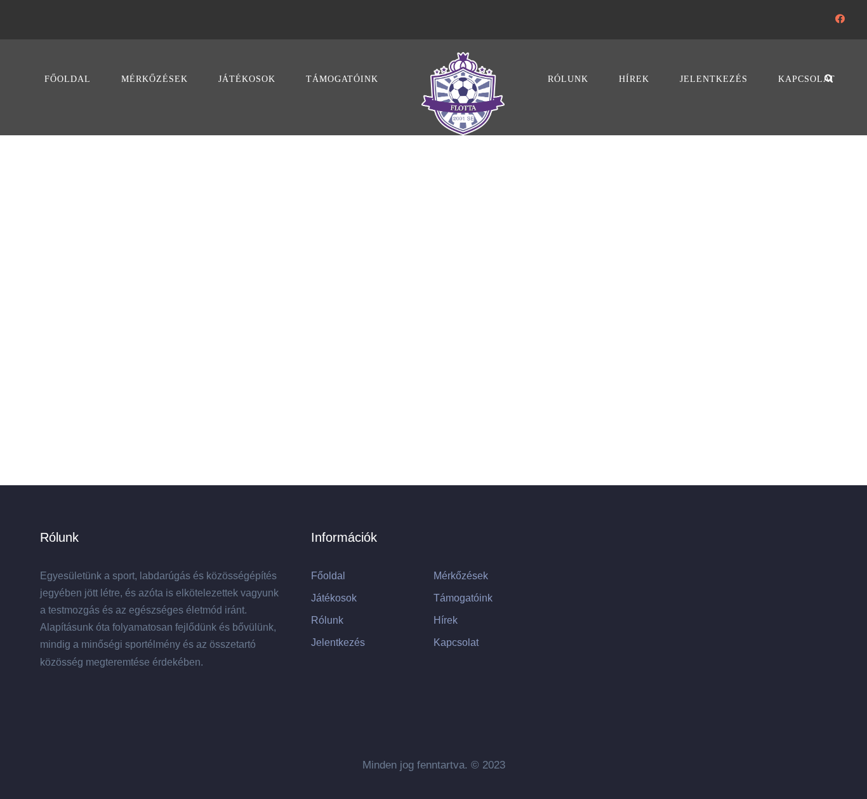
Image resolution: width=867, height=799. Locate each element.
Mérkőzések (154, 79)
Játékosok (246, 79)
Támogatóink (342, 79)
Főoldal (67, 79)
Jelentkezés (714, 79)
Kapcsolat (806, 79)
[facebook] (840, 18)
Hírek (634, 79)
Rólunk (568, 79)
